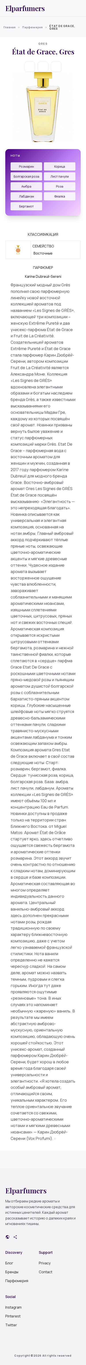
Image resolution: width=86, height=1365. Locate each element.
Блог (9, 1263)
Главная (10, 27)
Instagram (13, 1307)
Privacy (44, 1263)
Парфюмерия (32, 27)
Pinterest (13, 1316)
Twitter (11, 1325)
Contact (45, 1271)
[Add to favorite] (43, 66)
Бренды (11, 1271)
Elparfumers (25, 8)
